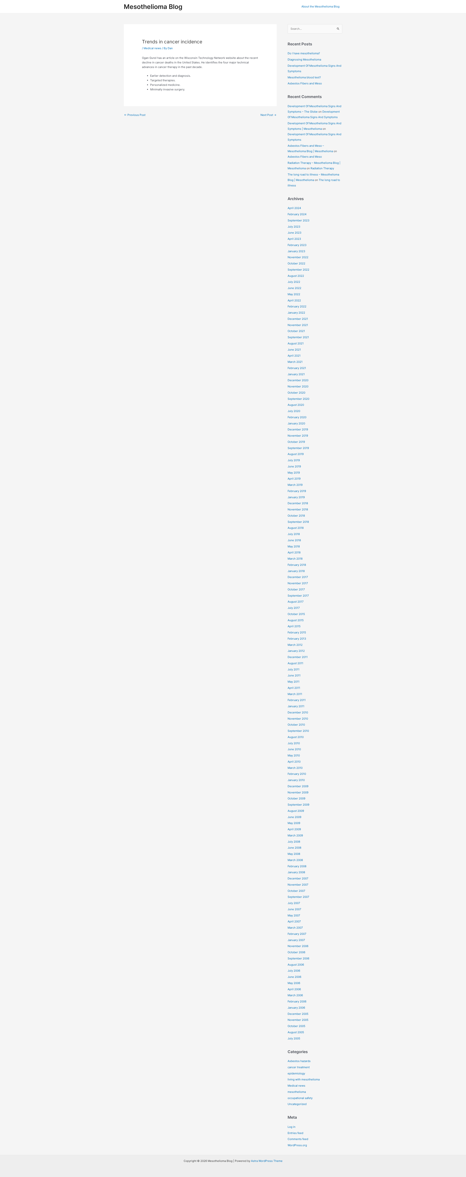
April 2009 (294, 829)
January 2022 (296, 312)
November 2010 (298, 718)
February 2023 (297, 245)
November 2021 (298, 325)
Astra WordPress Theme (267, 1161)
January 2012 (296, 651)
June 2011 (294, 675)
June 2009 (294, 817)
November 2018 (298, 509)
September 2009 (298, 804)
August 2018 (296, 528)
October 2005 (296, 1026)
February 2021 (297, 368)
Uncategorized (297, 1104)
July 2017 (294, 608)
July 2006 (294, 970)
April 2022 (294, 300)
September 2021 (298, 337)
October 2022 (296, 263)
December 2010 (298, 712)
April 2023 (294, 239)
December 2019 (298, 429)
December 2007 (298, 878)
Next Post (268, 115)
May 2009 (294, 823)
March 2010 (295, 768)
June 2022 (294, 288)
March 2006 (295, 995)
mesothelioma (297, 1092)
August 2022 (296, 276)
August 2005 (296, 1032)
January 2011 (296, 706)
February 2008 (297, 866)
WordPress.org (297, 1145)
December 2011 (298, 657)
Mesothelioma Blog (153, 6)
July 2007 (294, 903)
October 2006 (296, 952)
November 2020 (298, 386)
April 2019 (294, 478)
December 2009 (298, 786)
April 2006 (294, 989)
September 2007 (298, 897)
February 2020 (297, 417)
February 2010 (297, 774)
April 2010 (294, 761)
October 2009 (296, 798)
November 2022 (298, 257)
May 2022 (294, 294)
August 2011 (295, 663)
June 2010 (294, 749)
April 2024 (294, 208)
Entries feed (295, 1133)
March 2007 (295, 927)
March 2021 (295, 362)
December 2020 (298, 380)
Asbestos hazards (299, 1061)
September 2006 (298, 958)
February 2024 (297, 214)
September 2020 (298, 399)
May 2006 (294, 983)
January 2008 (296, 872)
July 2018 (294, 534)
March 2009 (295, 835)
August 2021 (296, 343)
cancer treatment (299, 1067)
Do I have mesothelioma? (304, 53)
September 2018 (298, 522)
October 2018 (296, 515)
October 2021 (296, 331)
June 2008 (294, 847)
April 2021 (294, 355)
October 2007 (296, 891)
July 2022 (294, 282)
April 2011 (294, 688)
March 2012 (295, 645)
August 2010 (296, 737)
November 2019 (298, 435)
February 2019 (297, 491)
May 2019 (294, 472)
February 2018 (297, 565)
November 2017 (298, 583)
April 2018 (294, 552)
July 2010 (294, 743)
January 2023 (296, 251)
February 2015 (297, 632)
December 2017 (298, 577)
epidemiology (296, 1073)
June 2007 (294, 909)
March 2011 (295, 694)
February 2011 (297, 700)
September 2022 (298, 269)
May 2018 (294, 546)
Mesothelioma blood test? (304, 77)
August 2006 (296, 964)
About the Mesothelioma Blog (320, 6)
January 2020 (296, 423)
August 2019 (296, 454)
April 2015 (294, 626)
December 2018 (298, 503)
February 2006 (297, 1001)
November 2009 (298, 792)
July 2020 (294, 411)
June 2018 (294, 540)
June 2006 (294, 977)
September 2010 (298, 731)
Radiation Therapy (322, 168)
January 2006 (296, 1007)
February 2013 (297, 638)
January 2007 (296, 940)
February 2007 (297, 934)
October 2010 (296, 724)
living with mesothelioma (304, 1079)
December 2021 (298, 319)
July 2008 (294, 841)
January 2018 (296, 571)
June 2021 (294, 349)
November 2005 (298, 1020)
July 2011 (293, 669)
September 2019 (298, 448)
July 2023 (294, 226)
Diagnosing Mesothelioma (304, 59)
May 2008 (294, 854)
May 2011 (293, 681)
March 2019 (295, 485)
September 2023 (298, 220)
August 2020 (296, 405)
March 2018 (295, 558)
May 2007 (294, 915)
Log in (291, 1127)
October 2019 (296, 442)
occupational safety (300, 1098)
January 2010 (296, 780)
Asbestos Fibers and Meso (305, 83)
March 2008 (295, 860)
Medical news (152, 48)
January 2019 (296, 497)
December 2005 (298, 1014)
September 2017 (298, 595)
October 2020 (296, 392)
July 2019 (294, 460)
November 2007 (298, 884)
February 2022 (297, 306)
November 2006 (298, 946)
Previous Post (134, 115)
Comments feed (298, 1139)
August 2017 (296, 601)
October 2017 (296, 589)
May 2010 (294, 755)
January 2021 (296, 374)
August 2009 (296, 811)
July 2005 (294, 1038)
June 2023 (294, 232)
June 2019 (294, 466)
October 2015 (296, 614)
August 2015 (296, 620)
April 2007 (294, 921)
